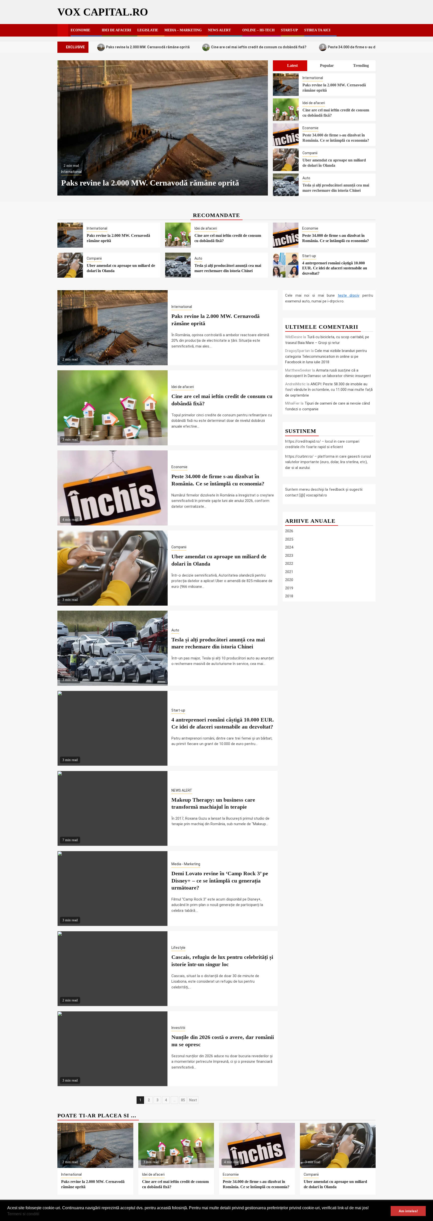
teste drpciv (349, 295)
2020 (289, 580)
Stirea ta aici (317, 30)
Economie (80, 30)
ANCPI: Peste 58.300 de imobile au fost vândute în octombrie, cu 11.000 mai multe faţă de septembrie (329, 390)
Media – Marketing (183, 30)
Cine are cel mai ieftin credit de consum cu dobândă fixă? (256, 47)
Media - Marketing (185, 864)
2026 (289, 531)
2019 (289, 588)
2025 (289, 539)
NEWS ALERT (219, 30)
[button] (41, 1214)
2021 (289, 572)
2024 (289, 547)
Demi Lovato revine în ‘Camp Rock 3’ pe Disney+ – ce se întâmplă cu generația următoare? (219, 880)
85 (183, 1100)
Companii (309, 153)
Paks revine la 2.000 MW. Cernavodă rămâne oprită (145, 47)
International (71, 172)
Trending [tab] (360, 65)
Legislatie (147, 30)
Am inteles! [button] (408, 1211)
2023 (289, 555)
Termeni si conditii (23, 1214)
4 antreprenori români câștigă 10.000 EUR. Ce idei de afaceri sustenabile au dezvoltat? (334, 268)
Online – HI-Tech (258, 30)
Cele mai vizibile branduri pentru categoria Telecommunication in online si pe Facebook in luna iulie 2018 (326, 356)
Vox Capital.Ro (102, 12)
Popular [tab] (326, 65)
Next (193, 1100)
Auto (306, 178)
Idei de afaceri (116, 30)
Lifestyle (178, 948)
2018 (289, 596)
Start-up (289, 30)
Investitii (178, 1028)
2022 (289, 563)
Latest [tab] (292, 65)
